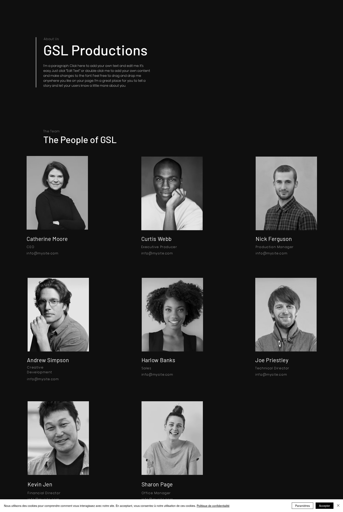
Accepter (324, 506)
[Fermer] (338, 505)
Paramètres (302, 506)
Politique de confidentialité (213, 506)
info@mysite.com (42, 253)
